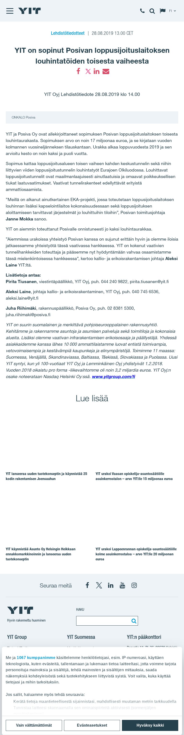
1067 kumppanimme (36, 658)
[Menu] (9, 11)
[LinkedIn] (96, 71)
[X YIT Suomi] (99, 585)
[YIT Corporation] (111, 585)
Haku (80, 609)
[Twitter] (87, 71)
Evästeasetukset (92, 725)
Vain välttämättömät (34, 725)
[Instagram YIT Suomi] (134, 585)
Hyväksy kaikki (150, 725)
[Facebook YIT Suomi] (87, 585)
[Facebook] (78, 71)
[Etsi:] (133, 620)
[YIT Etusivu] (29, 11)
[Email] (106, 71)
